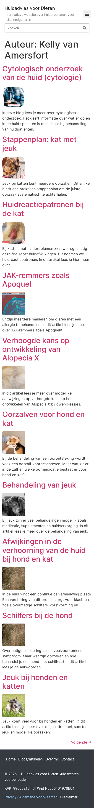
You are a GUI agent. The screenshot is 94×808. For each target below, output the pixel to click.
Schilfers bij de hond (37, 615)
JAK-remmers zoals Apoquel (36, 279)
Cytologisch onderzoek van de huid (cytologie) (42, 73)
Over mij (52, 759)
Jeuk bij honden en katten (35, 682)
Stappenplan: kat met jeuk (39, 143)
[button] (87, 14)
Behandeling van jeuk (39, 484)
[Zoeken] (84, 28)
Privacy (10, 797)
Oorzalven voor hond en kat (43, 418)
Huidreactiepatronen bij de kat (43, 209)
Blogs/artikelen (30, 759)
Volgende (81, 742)
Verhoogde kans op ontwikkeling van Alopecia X (35, 349)
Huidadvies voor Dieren (30, 8)
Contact (67, 759)
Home (11, 759)
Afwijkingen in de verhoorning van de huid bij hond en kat (44, 550)
